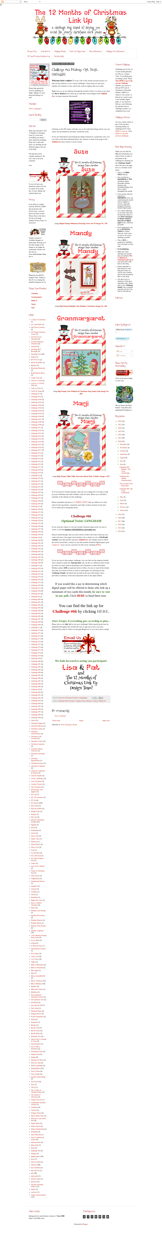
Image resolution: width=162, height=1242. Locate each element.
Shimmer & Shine (37, 1060)
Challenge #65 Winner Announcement (125, 478)
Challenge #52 (36, 574)
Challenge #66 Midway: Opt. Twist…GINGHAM (125, 470)
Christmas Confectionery (35, 733)
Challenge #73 (36, 639)
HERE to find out (121, 131)
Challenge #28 (36, 501)
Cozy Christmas (36, 781)
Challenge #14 (36, 459)
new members (35, 1168)
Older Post (106, 721)
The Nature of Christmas (35, 1096)
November (123, 448)
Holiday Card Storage (38, 911)
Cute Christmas (36, 787)
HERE (97, 545)
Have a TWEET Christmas (36, 904)
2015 (120, 528)
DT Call (33, 794)
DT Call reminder (37, 797)
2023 (120, 431)
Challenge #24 (36, 490)
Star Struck (35, 1082)
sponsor (33, 1182)
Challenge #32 (36, 515)
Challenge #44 (36, 549)
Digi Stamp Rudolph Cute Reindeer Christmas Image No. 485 (83, 306)
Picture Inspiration (37, 1016)
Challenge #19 (36, 473)
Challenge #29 (36, 504)
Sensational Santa (37, 1051)
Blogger (85, 1224)
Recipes (33, 1025)
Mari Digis (34, 970)
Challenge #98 (36, 715)
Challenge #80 (36, 661)
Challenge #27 (36, 498)
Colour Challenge (37, 778)
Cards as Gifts (35, 388)
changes (33, 1153)
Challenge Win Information (115, 51)
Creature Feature (36, 784)
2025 (120, 424)
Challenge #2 (35, 475)
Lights (33, 962)
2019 (120, 514)
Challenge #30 (36, 509)
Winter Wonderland (37, 1129)
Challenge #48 (36, 560)
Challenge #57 (36, 588)
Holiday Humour (36, 920)
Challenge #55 (36, 582)
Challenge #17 (36, 467)
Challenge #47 (36, 557)
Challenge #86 (36, 678)
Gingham (78, 701)
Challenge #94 (36, 703)
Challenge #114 (36, 442)
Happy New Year (36, 900)
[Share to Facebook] (100, 698)
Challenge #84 (36, 672)
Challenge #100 (36, 399)
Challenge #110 (36, 430)
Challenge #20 (36, 478)
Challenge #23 (36, 487)
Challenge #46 (36, 554)
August (33, 357)
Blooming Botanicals (38, 368)
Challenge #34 (36, 520)
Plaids (33, 1019)
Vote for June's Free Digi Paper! (126, 485)
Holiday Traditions (37, 931)
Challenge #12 (36, 453)
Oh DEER (34, 1002)
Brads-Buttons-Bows (38, 373)
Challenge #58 (36, 591)
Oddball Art (56, 142)
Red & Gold (35, 1028)
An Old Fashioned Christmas (37, 343)
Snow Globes (35, 1071)
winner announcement (38, 1195)
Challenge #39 (36, 534)
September (124, 454)
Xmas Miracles (36, 1135)
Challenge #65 (36, 613)
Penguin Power (36, 1014)
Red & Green (35, 1031)
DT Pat (33, 800)
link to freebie (35, 1162)
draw (32, 1159)
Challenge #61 (36, 602)
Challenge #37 (36, 529)
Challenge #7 (35, 627)
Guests (33, 894)
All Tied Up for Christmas (36, 338)
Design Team (35, 811)
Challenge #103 (36, 408)
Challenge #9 (35, 689)
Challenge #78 (36, 653)
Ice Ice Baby (35, 940)
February (34, 842)
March (122, 503)
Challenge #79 (36, 656)
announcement (36, 1142)
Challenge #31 (36, 512)
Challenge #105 (36, 413)
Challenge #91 (36, 695)
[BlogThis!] (95, 698)
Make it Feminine (37, 968)
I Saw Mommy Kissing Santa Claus (38, 936)
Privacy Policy (32, 51)
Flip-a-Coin (35, 847)
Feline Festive (35, 844)
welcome (34, 1192)
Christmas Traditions (38, 766)
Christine (34, 293)
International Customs (38, 949)
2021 (120, 438)
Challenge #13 (36, 456)
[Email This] (93, 698)
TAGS (33, 1087)
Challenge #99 (36, 717)
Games (33, 863)
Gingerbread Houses (37, 881)
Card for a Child (36, 380)
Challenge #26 (36, 495)
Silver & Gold (36, 1063)
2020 (120, 441)
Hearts (33, 908)
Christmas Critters (37, 741)
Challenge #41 (36, 543)
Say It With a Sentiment (35, 1048)
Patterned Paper (36, 1011)
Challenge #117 (36, 450)
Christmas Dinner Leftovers (37, 750)
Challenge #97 (36, 712)
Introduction (45, 51)
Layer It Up (35, 956)
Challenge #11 (35, 428)
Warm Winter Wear (37, 1116)
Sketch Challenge (37, 1065)
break (33, 1148)
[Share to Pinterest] (102, 698)
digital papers (35, 1156)
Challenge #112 (36, 436)
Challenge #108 (36, 422)
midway (95, 701)
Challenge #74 (36, 642)
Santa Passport (36, 1044)
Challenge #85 (36, 675)
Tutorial (33, 1110)
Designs (33, 814)
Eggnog (33, 825)
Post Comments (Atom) (69, 725)
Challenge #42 (36, 546)
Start (32, 1084)
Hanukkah (34, 897)
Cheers (33, 720)
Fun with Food (36, 856)
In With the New (36, 946)
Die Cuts (34, 817)
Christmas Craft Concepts (36, 737)
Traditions (34, 1107)
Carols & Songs (36, 391)
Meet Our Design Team (77, 51)
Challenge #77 (36, 650)
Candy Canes (35, 378)
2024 (120, 428)
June (121, 464)
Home (81, 721)
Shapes (33, 1057)
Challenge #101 (36, 402)
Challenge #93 (36, 701)
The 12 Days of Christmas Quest (36, 1091)
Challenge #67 (36, 619)
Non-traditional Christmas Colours (37, 996)
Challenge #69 (36, 625)
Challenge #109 (36, 425)
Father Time (35, 839)
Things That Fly (36, 1100)
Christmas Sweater (37, 763)
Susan (33, 304)
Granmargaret (36, 297)
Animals (34, 346)
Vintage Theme (36, 1113)
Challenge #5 (35, 565)
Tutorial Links (59, 56)
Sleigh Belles (35, 1068)
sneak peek (34, 1176)
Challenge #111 (36, 433)
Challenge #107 (36, 419)
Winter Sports (35, 1126)
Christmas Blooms (37, 726)
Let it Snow (35, 959)
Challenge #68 (36, 622)
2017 (120, 521)
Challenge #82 (36, 667)
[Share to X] (97, 698)
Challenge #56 (36, 585)
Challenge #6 (35, 596)
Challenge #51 (36, 571)
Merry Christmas (36, 981)
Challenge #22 (36, 484)
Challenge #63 (36, 608)
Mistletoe (34, 992)
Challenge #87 (36, 681)
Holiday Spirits (36, 923)
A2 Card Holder (36, 324)
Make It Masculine (37, 965)
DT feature (71, 701)
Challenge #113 (36, 439)
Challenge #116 (36, 447)
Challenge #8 (35, 658)
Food (32, 850)
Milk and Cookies (37, 989)
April (122, 500)
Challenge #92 (36, 698)
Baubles (33, 365)
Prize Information (95, 51)
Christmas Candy (36, 729)
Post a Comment (60, 716)
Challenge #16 (36, 464)
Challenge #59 (36, 594)
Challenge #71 (36, 633)
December (123, 444)
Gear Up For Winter (37, 866)
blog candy (34, 1145)
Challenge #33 (36, 518)
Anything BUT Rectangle (36, 350)
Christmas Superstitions (35, 759)
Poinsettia (34, 1022)
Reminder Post (36, 1036)
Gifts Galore (35, 876)
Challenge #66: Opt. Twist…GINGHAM (126, 491)
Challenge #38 (36, 532)
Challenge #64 (36, 611)
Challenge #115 (36, 444)
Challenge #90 (36, 692)
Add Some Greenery (38, 327)
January (123, 510)
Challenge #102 (36, 405)
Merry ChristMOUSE (38, 976)
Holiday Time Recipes (38, 926)
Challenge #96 (36, 709)
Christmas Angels (37, 723)
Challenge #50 (36, 568)
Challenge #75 (36, 644)
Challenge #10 (36, 397)
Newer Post (56, 721)
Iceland (33, 943)
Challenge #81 (36, 664)
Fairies (33, 833)
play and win (35, 1170)
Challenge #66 (62, 701)
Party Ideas (34, 1008)
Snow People (35, 1074)
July (121, 461)
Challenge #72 (36, 636)
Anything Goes (36, 354)
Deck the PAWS (36, 809)
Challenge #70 (36, 630)
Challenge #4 (35, 537)
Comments (122, 355)
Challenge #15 (36, 461)
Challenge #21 (36, 481)
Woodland (34, 1132)
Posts (120, 351)
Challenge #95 (36, 706)
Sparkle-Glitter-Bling (38, 1077)
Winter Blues (35, 1123)
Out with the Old (36, 1005)
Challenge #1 (35, 394)
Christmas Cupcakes (37, 744)
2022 (120, 435)
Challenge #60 (36, 599)
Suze (33, 308)
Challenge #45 (36, 551)
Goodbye (34, 892)
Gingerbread (35, 878)
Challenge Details (60, 51)
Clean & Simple (36, 776)
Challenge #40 (36, 540)
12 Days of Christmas (38, 320)
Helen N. (34, 301)
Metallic (33, 986)
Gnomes (33, 889)
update (33, 1189)
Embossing (34, 830)
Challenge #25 (36, 492)
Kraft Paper (35, 953)
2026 (120, 421)
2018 (120, 518)
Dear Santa (34, 806)
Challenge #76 (36, 647)
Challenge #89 (36, 686)
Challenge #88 (36, 684)
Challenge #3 (35, 506)
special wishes (35, 1179)
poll (32, 1173)
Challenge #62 (36, 605)
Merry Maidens (87, 701)
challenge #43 (35, 1151)
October (123, 451)
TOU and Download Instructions (38, 56)
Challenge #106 (36, 416)
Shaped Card (35, 1054)
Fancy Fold (35, 836)
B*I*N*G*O (35, 360)
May (32, 973)
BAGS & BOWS (36, 362)
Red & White (35, 1033)
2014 (120, 531)
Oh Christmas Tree (37, 1000)
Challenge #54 (36, 580)
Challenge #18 (36, 470)
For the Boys (35, 853)
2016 (120, 524)
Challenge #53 (36, 577)
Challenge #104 (36, 411)
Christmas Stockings (38, 754)
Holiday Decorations (38, 915)
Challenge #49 (36, 563)
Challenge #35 (36, 523)
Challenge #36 (36, 526)
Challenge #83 (36, 670)
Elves (33, 827)
